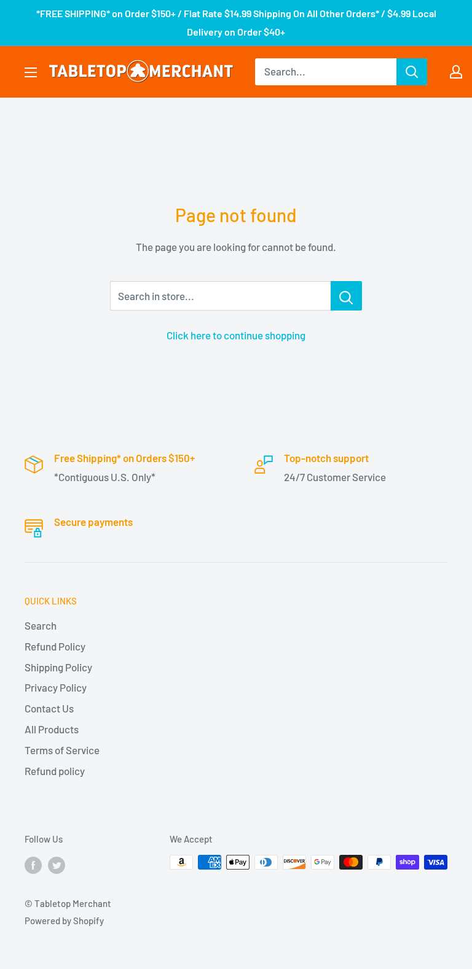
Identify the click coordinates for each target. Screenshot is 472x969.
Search (41, 625)
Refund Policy (55, 646)
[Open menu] (31, 72)
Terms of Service (62, 750)
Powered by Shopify (64, 920)
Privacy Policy (56, 687)
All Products (52, 729)
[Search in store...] (346, 296)
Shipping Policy (58, 667)
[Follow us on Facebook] (33, 864)
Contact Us (49, 708)
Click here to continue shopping (236, 335)
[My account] (456, 72)
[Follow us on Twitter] (56, 864)
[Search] (411, 71)
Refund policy (55, 771)
